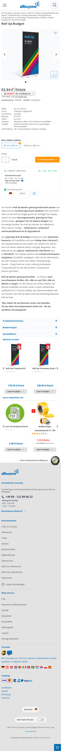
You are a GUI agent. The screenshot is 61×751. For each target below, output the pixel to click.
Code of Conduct (9, 526)
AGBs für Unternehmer (11, 572)
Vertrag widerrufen (9, 638)
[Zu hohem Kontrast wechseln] (40, 719)
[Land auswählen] (11, 193)
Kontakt (5, 610)
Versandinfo (6, 621)
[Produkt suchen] (54, 5)
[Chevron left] (5, 54)
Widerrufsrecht (8, 555)
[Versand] (6, 654)
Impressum (6, 577)
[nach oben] (57, 733)
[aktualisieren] (34, 193)
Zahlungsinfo (7, 627)
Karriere (5, 543)
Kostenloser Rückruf (12, 511)
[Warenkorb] (57, 747)
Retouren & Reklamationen (13, 604)
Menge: (4, 154)
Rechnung (5, 694)
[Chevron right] (56, 54)
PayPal (4, 691)
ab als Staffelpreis (17, 93)
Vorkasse (5, 698)
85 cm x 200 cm (11, 145)
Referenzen (6, 532)
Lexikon (5, 633)
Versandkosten (21, 97)
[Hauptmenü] (4, 5)
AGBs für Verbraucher (11, 566)
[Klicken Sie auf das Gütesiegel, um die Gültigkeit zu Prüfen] (55, 462)
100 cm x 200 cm (32, 145)
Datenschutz (7, 560)
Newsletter (6, 616)
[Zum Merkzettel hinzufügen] (55, 33)
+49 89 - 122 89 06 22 (19, 497)
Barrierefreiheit (8, 549)
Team (4, 538)
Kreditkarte (6, 687)
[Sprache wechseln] (36, 709)
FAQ (3, 598)
